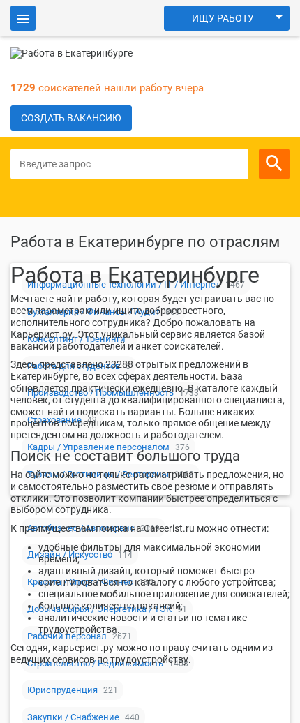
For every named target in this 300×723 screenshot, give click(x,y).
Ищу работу (223, 18)
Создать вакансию (71, 118)
